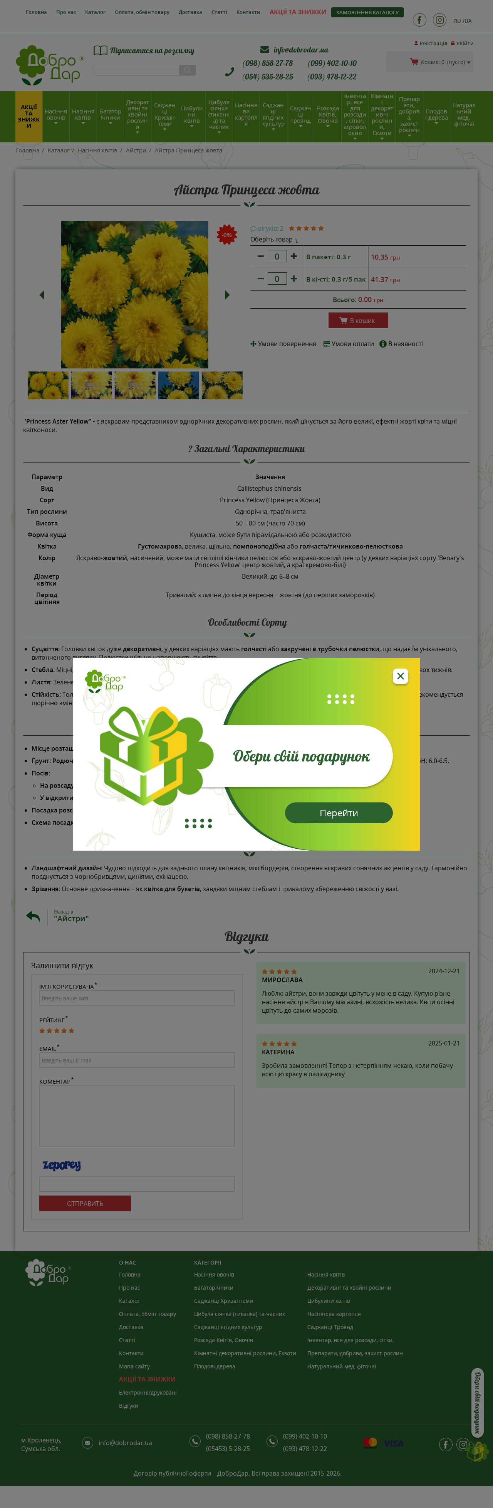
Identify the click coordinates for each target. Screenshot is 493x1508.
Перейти (339, 812)
